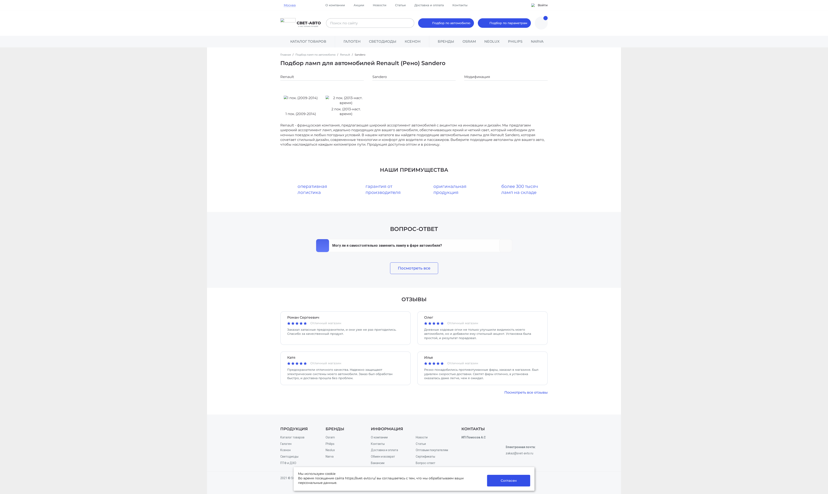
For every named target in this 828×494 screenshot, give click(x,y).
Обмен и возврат (383, 456)
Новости (379, 5)
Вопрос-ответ (425, 463)
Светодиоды (382, 41)
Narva (330, 456)
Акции (359, 5)
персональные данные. (317, 483)
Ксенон (412, 41)
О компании (335, 5)
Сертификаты (425, 456)
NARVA (537, 41)
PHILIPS (515, 41)
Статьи (400, 5)
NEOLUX (492, 41)
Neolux (330, 450)
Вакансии (377, 463)
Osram (330, 437)
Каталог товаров (292, 437)
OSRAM (469, 41)
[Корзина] (541, 23)
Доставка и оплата (429, 5)
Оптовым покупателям (432, 450)
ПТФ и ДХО (288, 463)
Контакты (459, 5)
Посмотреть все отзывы (526, 392)
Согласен (509, 480)
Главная (286, 54)
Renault (345, 54)
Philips (330, 444)
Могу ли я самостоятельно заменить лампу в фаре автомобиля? (387, 245)
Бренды (446, 41)
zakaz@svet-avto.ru (519, 453)
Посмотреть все (414, 268)
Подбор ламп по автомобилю (315, 54)
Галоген (352, 41)
